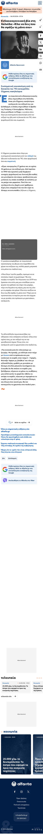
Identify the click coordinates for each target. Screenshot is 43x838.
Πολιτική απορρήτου (21, 805)
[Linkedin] (40, 49)
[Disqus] (21, 517)
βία (3, 458)
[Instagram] (21, 791)
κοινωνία (10, 731)
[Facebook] (40, 35)
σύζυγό (31, 156)
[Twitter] (40, 42)
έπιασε (6, 355)
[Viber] (40, 56)
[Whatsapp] (40, 63)
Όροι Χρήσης (21, 798)
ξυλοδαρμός (12, 458)
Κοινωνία (4, 16)
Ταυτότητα (22, 808)
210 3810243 (21, 818)
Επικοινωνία (21, 801)
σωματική (11, 161)
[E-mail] (40, 69)
